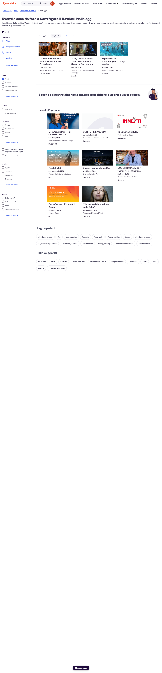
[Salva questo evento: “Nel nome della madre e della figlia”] (104, 198)
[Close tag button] (58, 35)
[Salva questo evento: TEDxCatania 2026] (138, 126)
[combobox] (46, 3)
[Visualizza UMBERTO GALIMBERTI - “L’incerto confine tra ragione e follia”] (132, 158)
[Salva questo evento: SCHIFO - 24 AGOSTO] (104, 126)
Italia (16, 10)
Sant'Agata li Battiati (28, 10)
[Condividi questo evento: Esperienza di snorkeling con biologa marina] (125, 52)
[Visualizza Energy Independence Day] (97, 158)
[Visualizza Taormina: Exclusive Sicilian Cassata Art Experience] (53, 49)
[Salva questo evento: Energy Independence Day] (104, 162)
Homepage (7, 10)
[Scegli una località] (40, 3)
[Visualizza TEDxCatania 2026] (132, 121)
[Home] (9, 3)
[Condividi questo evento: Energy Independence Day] (110, 162)
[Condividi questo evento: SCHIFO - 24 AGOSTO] (110, 126)
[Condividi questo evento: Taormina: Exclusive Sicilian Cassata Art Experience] (63, 52)
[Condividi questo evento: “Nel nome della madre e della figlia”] (110, 198)
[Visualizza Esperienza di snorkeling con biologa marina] (114, 49)
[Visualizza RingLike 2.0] (63, 158)
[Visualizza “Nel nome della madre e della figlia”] (97, 194)
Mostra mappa (81, 668)
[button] (112, 3)
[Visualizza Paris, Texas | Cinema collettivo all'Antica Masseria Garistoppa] (83, 49)
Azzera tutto (70, 35)
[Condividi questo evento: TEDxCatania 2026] (144, 126)
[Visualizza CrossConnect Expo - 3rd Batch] (63, 194)
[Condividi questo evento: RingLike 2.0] (75, 162)
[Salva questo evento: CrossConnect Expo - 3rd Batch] (69, 198)
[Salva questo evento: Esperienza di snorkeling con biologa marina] (119, 52)
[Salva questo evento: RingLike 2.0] (69, 162)
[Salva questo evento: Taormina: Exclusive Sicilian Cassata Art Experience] (57, 52)
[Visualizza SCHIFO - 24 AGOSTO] (97, 121)
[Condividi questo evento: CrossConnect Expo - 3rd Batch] (75, 198)
